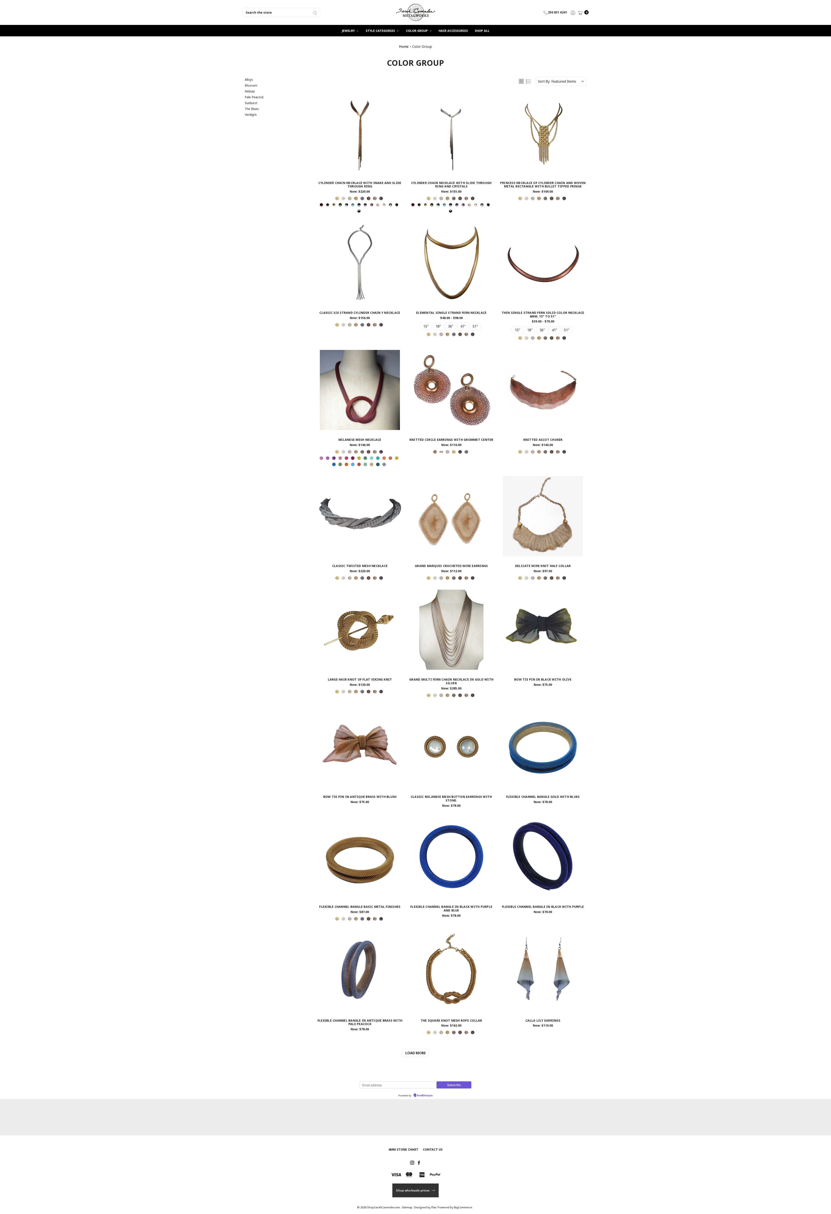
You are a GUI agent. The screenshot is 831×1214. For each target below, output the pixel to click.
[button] (470, 585)
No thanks (415, 626)
